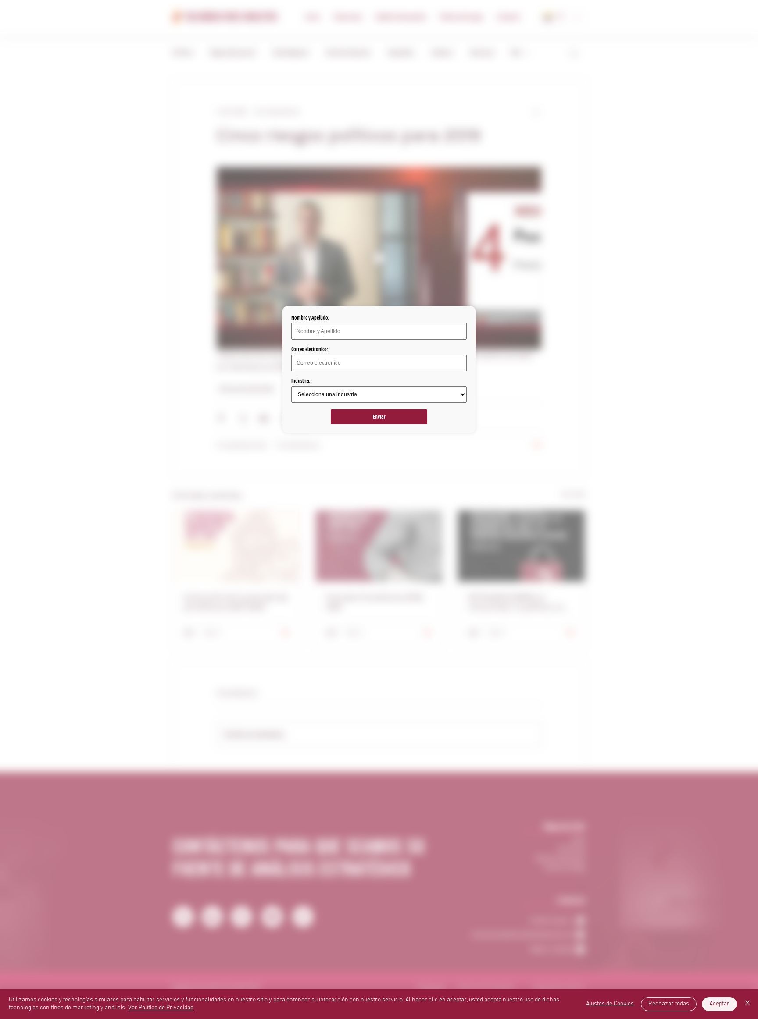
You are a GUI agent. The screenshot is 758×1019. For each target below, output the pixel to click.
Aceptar (719, 1004)
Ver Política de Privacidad (160, 1008)
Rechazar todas (668, 1004)
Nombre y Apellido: (310, 318)
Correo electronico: (309, 349)
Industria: (300, 381)
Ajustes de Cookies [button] (610, 1004)
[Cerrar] (747, 1004)
